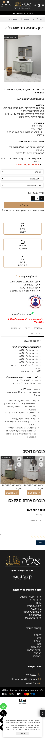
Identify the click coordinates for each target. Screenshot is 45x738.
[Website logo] (22, 5)
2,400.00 (33, 192)
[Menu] (43, 4)
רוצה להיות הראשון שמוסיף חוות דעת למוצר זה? (23, 210)
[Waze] (10, 4)
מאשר (22, 733)
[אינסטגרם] (35, 4)
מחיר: (41, 192)
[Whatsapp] (3, 707)
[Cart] (2, 4)
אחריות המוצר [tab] (36, 333)
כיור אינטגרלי (29, 457)
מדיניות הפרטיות (11, 729)
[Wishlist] (6, 4)
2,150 (19, 488)
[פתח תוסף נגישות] (42, 713)
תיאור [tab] (27, 328)
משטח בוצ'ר (6, 457)
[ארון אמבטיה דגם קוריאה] (11, 482)
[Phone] (3, 714)
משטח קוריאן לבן (10, 37)
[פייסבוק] (39, 4)
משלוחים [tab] (38, 328)
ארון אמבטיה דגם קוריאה (12, 485)
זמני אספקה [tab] (16, 328)
